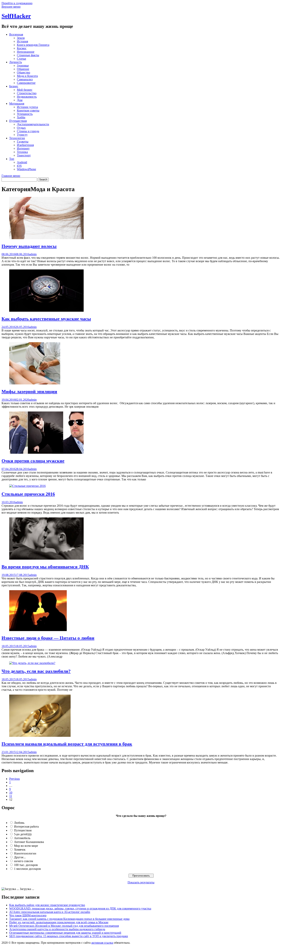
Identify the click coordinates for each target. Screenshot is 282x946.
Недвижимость (27, 96)
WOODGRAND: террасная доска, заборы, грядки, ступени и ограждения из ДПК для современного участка (80, 908)
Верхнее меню (11, 6)
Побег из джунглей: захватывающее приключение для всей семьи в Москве (58, 922)
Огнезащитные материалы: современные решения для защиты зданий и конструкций (65, 932)
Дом (19, 100)
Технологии (17, 138)
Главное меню (11, 175)
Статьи (21, 58)
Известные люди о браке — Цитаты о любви (48, 637)
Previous (14, 778)
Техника (22, 152)
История (22, 41)
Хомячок (20, 849)
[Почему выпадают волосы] (46, 238)
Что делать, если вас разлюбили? (36, 671)
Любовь (19, 822)
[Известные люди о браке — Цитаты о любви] (38, 630)
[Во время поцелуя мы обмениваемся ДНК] (46, 558)
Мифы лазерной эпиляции (29, 391)
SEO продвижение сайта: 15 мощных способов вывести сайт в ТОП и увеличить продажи (68, 936)
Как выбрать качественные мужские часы (46, 318)
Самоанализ (25, 79)
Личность (15, 62)
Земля (21, 38)
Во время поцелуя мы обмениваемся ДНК (45, 566)
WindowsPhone (26, 169)
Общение (23, 69)
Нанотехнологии (25, 853)
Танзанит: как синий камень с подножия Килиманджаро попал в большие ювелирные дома (69, 918)
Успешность (25, 114)
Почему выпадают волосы (29, 246)
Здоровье (23, 65)
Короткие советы (28, 110)
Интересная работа (26, 826)
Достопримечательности (33, 124)
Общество (23, 72)
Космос (21, 48)
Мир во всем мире (26, 845)
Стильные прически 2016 (28, 494)
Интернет (23, 148)
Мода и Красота (27, 76)
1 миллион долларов (27, 868)
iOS (19, 165)
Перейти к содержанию (17, 3)
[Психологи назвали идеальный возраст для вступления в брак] (40, 735)
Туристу (22, 134)
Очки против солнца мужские (33, 460)
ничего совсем (23, 861)
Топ (11, 158)
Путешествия (18, 120)
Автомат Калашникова (29, 842)
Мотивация (16, 103)
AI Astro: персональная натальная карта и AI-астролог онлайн (49, 912)
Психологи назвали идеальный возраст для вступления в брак (67, 743)
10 (10, 792)
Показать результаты (141, 882)
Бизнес (13, 86)
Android (22, 162)
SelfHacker (16, 15)
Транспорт (24, 155)
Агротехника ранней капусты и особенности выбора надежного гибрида (57, 929)
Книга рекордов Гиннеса (33, 44)
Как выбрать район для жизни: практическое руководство (47, 905)
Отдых (21, 127)
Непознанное (25, 51)
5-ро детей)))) (22, 834)
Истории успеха (27, 107)
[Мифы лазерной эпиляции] (34, 383)
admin (33, 254)
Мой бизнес (24, 89)
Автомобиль (22, 838)
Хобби (21, 117)
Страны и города (28, 131)
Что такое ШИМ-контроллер (27, 915)
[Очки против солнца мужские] (46, 452)
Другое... (20, 857)
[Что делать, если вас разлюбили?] (32, 663)
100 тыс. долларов (26, 865)
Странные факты (28, 55)
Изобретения (25, 145)
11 (10, 796)
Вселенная (16, 34)
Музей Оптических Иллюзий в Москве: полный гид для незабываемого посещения (64, 925)
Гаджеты (22, 141)
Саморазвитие (26, 82)
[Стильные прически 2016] (27, 485)
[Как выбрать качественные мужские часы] (46, 310)
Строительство (26, 93)
